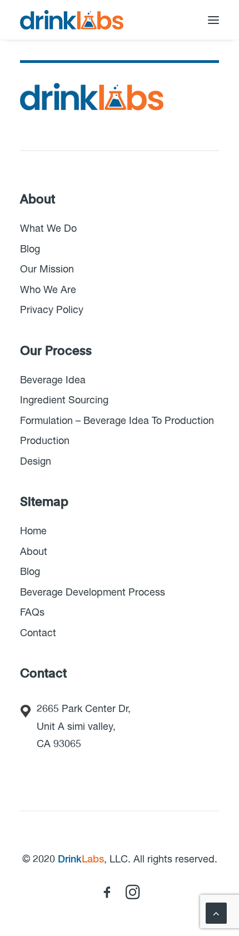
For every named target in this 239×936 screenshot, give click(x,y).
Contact (38, 633)
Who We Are (48, 290)
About (33, 552)
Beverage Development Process (92, 593)
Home (33, 531)
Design (35, 462)
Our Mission (47, 270)
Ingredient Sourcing (64, 401)
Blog (30, 250)
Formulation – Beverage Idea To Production (117, 421)
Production (44, 441)
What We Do (48, 229)
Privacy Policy (51, 310)
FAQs (32, 613)
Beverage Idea (53, 381)
